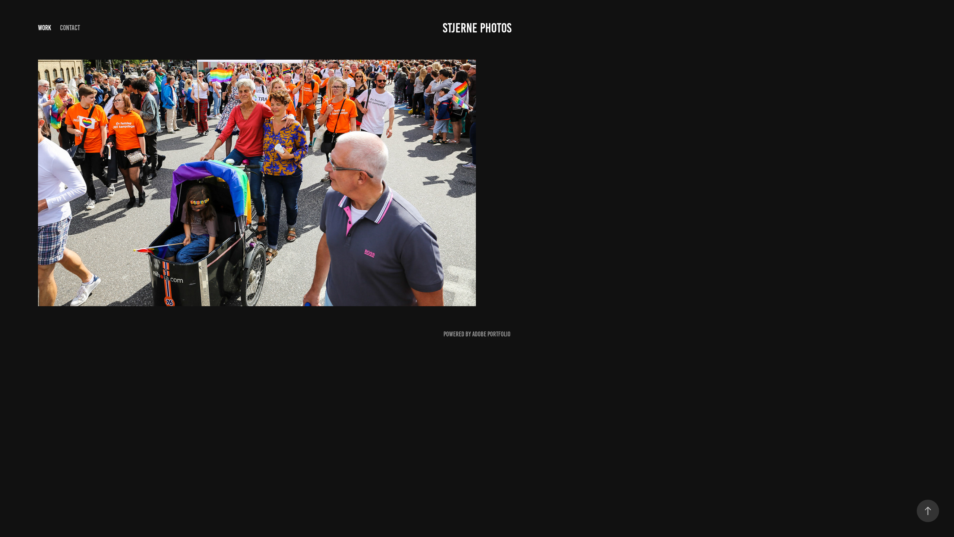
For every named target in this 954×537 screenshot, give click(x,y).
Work (44, 28)
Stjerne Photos (477, 28)
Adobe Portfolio (491, 334)
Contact (70, 28)
